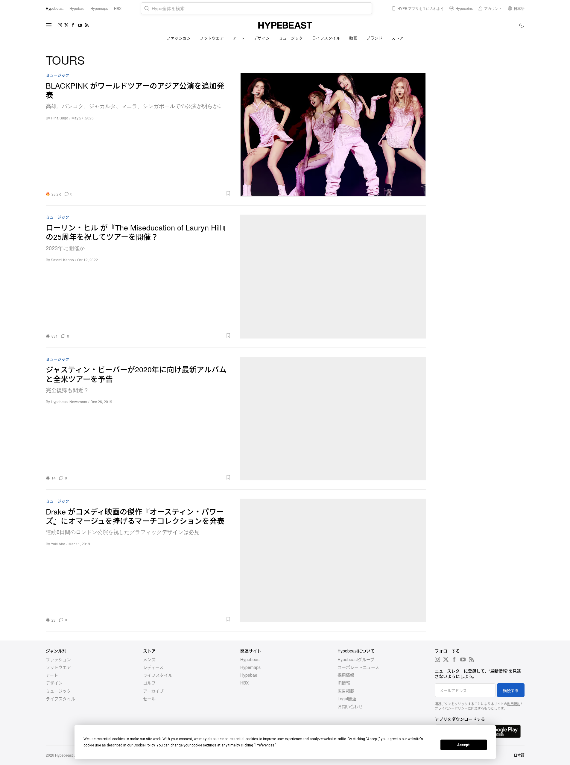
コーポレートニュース (358, 667)
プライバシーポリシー (451, 708)
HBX (244, 683)
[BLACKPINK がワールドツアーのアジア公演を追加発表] (333, 134)
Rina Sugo (59, 117)
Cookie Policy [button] (144, 745)
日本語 (519, 755)
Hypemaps (250, 667)
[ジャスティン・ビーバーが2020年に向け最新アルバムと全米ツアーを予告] (333, 418)
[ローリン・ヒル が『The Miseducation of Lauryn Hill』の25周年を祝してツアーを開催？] (333, 276)
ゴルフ (149, 683)
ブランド (374, 38)
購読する (511, 690)
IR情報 (344, 683)
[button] (153, 193)
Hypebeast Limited (70, 755)
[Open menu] (49, 25)
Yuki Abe (58, 543)
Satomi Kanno (62, 259)
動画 (353, 38)
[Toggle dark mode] (522, 25)
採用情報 (346, 675)
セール (149, 699)
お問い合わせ (350, 706)
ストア (397, 38)
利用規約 (513, 703)
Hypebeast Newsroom (69, 401)
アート (239, 38)
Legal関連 (347, 699)
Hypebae (248, 675)
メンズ (149, 659)
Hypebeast (250, 659)
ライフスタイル (326, 38)
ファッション (178, 38)
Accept (463, 745)
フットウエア (212, 38)
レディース (153, 667)
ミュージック (291, 38)
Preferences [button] (265, 745)
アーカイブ (153, 691)
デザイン (262, 38)
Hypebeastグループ (356, 659)
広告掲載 (346, 691)
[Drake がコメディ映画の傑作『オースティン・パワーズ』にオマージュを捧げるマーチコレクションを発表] (333, 560)
